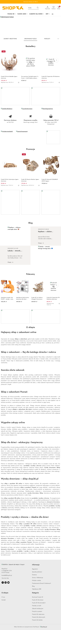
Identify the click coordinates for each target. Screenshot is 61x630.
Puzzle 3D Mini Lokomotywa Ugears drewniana (10, 180)
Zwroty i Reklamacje (37, 577)
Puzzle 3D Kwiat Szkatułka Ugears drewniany (9, 77)
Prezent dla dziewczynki (38, 617)
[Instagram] (5, 582)
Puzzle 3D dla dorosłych (38, 603)
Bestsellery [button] (30, 46)
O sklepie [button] (5, 593)
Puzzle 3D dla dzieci (37, 600)
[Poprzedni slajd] (3, 26)
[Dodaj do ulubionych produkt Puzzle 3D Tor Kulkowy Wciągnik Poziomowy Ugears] (43, 279)
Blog (33, 586)
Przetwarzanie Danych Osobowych (41, 583)
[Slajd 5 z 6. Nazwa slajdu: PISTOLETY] (30, 26)
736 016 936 (5, 578)
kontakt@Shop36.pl (7, 575)
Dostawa (34, 575)
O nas (3, 597)
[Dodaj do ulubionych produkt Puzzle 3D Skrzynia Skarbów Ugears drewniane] (38, 154)
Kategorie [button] (35, 593)
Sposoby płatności (37, 572)
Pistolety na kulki (36, 606)
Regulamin (35, 569)
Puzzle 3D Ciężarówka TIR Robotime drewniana (50, 77)
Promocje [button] (30, 149)
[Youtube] (8, 582)
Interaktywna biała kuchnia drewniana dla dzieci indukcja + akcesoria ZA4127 (22, 298)
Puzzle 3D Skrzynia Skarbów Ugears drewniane (30, 180)
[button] (52, 14)
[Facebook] (3, 582)
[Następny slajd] (57, 26)
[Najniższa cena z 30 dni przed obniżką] (18, 82)
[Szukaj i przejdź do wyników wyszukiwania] (38, 8)
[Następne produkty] (56, 60)
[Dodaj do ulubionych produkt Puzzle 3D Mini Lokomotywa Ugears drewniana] (17, 154)
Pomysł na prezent (37, 611)
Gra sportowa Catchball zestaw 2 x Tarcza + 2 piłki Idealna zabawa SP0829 (29, 77)
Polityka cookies (36, 580)
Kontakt (4, 600)
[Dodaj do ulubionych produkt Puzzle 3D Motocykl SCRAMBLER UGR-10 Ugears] (58, 154)
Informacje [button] (35, 565)
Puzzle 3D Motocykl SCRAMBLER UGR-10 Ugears (50, 180)
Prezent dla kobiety (37, 620)
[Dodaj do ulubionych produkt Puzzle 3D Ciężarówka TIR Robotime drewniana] (58, 51)
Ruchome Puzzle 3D (37, 597)
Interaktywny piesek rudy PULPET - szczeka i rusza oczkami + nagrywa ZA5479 (7, 298)
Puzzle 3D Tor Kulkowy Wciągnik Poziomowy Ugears (37, 298)
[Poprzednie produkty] (4, 60)
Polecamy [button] (30, 274)
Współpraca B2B (36, 589)
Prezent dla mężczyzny (38, 614)
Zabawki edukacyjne (37, 608)
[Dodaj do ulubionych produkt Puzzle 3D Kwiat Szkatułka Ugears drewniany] (17, 51)
